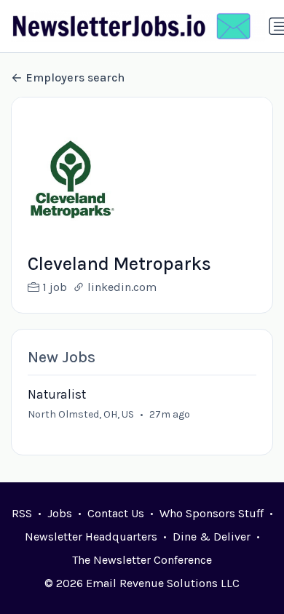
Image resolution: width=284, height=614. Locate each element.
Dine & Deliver (212, 536)
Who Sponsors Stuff (211, 513)
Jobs (59, 513)
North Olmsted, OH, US (81, 414)
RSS (22, 513)
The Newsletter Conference (142, 560)
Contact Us (115, 513)
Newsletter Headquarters (91, 536)
